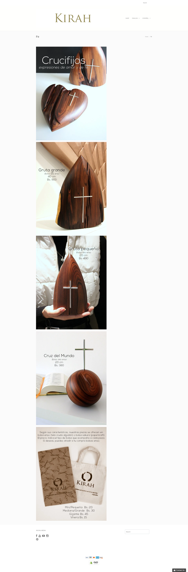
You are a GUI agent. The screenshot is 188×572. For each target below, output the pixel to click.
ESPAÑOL (146, 18)
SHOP (127, 18)
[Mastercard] (94, 557)
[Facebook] (36, 536)
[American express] (97, 557)
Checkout (136, 3)
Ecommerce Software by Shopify (103, 568)
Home (146, 36)
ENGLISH (135, 18)
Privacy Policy (94, 552)
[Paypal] (87, 557)
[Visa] (90, 557)
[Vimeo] (43, 536)
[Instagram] (47, 536)
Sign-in (130, 3)
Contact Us (180, 570)
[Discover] (101, 557)
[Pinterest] (37, 539)
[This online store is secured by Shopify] (94, 562)
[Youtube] (39, 536)
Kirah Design (83, 568)
